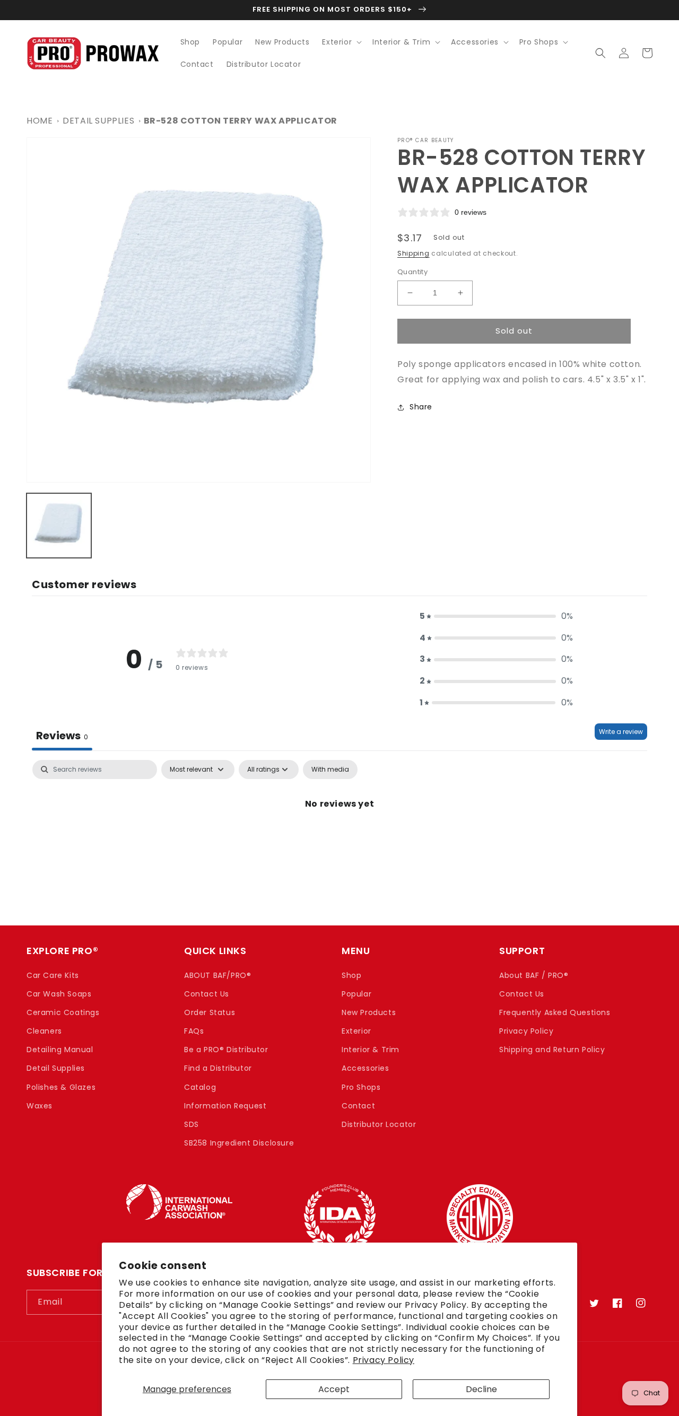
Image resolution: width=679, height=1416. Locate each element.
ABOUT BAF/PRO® (217, 975)
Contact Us (206, 994)
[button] (341, 42)
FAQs (194, 1031)
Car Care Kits (53, 975)
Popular (356, 994)
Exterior (356, 1031)
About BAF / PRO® (534, 975)
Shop (351, 975)
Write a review (621, 731)
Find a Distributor (218, 1068)
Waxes (40, 1105)
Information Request (225, 1105)
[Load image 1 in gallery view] (59, 525)
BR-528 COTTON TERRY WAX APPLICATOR (240, 121)
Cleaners (44, 1031)
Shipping (413, 253)
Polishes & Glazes (61, 1087)
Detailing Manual (60, 1049)
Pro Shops (361, 1087)
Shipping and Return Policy (552, 1049)
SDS (191, 1124)
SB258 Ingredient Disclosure (239, 1143)
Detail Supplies (98, 121)
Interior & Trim (370, 1049)
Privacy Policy (383, 1360)
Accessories (365, 1068)
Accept (334, 1389)
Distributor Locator (379, 1124)
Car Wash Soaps (59, 994)
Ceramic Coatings (63, 1012)
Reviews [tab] (62, 735)
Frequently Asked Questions (555, 1012)
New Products (369, 1012)
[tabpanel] (339, 839)
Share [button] (421, 406)
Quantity (412, 272)
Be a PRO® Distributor (226, 1049)
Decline (481, 1389)
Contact (358, 1105)
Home (40, 121)
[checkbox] (330, 769)
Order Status (209, 1012)
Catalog (200, 1087)
